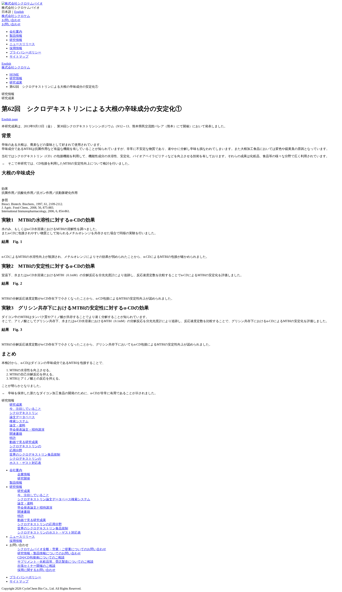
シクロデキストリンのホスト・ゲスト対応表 (49, 532)
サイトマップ (19, 56)
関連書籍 (16, 433)
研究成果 (16, 82)
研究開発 (23, 478)
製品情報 (16, 35)
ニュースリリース (22, 44)
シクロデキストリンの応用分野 (39, 524)
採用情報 (16, 48)
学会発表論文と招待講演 (34, 507)
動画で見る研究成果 (24, 442)
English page (10, 119)
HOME (14, 74)
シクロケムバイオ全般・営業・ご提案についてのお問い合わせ (61, 549)
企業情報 (23, 474)
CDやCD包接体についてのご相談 (41, 557)
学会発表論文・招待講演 (27, 429)
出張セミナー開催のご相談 (36, 565)
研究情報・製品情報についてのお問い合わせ (49, 553)
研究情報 (16, 40)
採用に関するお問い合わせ (36, 570)
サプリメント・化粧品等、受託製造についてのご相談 (55, 561)
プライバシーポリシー (25, 52)
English (19, 11)
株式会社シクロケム (16, 16)
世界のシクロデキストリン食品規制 (35, 454)
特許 (13, 438)
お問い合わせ (11, 20)
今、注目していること (25, 408)
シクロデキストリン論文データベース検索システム (24, 417)
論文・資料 (17, 425)
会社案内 (16, 31)
